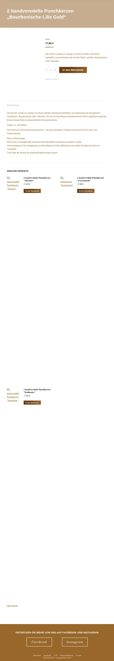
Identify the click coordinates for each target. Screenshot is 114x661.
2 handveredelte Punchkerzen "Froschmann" (90, 179)
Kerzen (55, 79)
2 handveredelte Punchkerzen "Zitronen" (37, 179)
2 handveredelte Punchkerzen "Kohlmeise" (37, 390)
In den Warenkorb (73, 70)
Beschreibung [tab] (13, 105)
